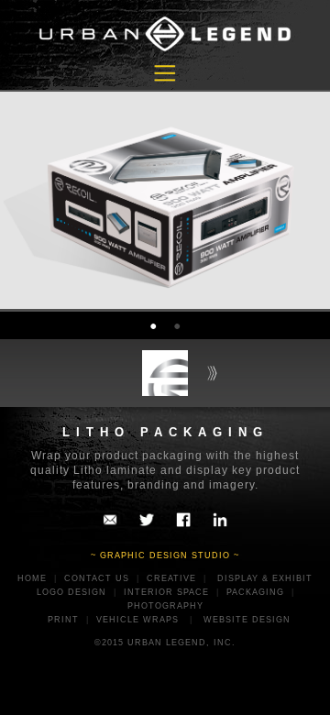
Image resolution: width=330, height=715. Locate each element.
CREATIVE (171, 578)
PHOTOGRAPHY (165, 605)
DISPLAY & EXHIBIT (265, 578)
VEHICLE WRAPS (137, 619)
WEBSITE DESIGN (247, 619)
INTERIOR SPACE (166, 592)
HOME (32, 578)
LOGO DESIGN (71, 592)
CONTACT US (96, 578)
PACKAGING (255, 592)
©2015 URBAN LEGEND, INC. (165, 642)
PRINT (63, 619)
